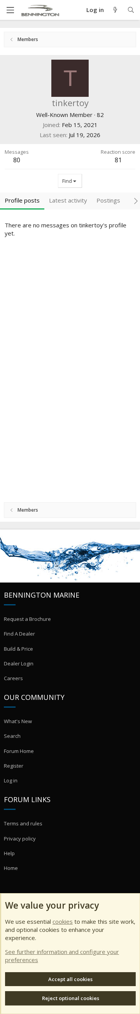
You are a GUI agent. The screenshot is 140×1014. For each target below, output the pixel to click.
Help (9, 853)
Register (13, 765)
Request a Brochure (27, 618)
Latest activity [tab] (68, 200)
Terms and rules (23, 823)
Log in (11, 780)
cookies (62, 921)
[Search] (130, 10)
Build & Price (18, 648)
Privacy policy (20, 838)
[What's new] (115, 10)
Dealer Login (18, 663)
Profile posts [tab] (22, 200)
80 (16, 160)
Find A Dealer (19, 633)
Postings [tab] (108, 200)
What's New (18, 721)
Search (12, 735)
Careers (13, 678)
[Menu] (10, 10)
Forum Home (19, 751)
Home (11, 867)
